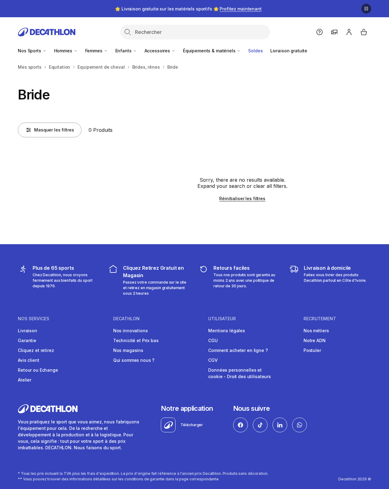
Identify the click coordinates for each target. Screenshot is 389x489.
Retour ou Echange (38, 370)
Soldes (255, 50)
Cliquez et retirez (36, 350)
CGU (213, 340)
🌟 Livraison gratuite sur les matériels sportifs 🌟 (188, 8)
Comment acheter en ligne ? (238, 350)
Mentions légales (226, 330)
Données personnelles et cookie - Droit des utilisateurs (239, 373)
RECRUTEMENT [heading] (320, 318)
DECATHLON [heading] (126, 318)
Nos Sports (30, 50)
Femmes (94, 50)
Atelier (24, 379)
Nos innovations (130, 330)
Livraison (27, 330)
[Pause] (366, 9)
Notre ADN (315, 340)
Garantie (27, 340)
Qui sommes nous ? (134, 360)
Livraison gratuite (288, 50)
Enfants (124, 50)
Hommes (63, 50)
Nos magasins (128, 350)
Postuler (312, 350)
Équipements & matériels (210, 50)
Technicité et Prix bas (136, 340)
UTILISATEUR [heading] (222, 318)
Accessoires (158, 50)
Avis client (28, 360)
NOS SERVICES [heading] (33, 318)
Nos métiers (316, 330)
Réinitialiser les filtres (242, 198)
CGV (213, 360)
